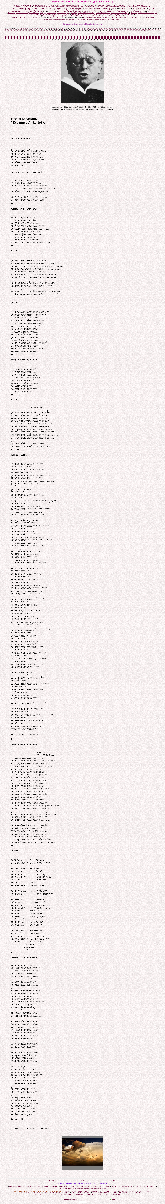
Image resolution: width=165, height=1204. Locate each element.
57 (20, 29)
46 (147, 28)
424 (8, 37)
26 (91, 28)
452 (93, 37)
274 (26, 33)
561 (108, 39)
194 (99, 31)
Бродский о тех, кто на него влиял (81, 14)
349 (59, 17)
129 (59, 30)
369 (156, 34)
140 (93, 30)
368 (153, 34)
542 (50, 39)
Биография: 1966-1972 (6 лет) (122, 5)
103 (137, 29)
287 (65, 33)
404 (105, 36)
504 (93, 38)
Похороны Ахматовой (139, 8)
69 (50, 29)
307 (126, 33)
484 (32, 38)
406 (111, 36)
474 (159, 37)
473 (156, 37)
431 (29, 37)
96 (117, 29)
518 (135, 38)
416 (141, 36)
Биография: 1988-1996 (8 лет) (23, 6)
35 (116, 28)
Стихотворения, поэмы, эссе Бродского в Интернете (49, 6)
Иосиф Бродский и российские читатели (41, 10)
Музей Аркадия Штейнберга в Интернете (97, 1186)
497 (71, 38)
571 (138, 39)
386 (50, 36)
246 (99, 32)
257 (132, 32)
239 (127, 8)
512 (117, 38)
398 (86, 36)
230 (50, 32)
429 (23, 37)
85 (90, 29)
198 (122, 8)
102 (124, 8)
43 (139, 28)
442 (62, 37)
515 (126, 38)
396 (80, 36)
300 (105, 33)
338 (62, 34)
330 (38, 34)
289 (71, 33)
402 (99, 36)
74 (63, 29)
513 (120, 38)
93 (110, 29)
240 (80, 32)
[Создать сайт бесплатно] (82, 1202)
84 (87, 29)
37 (121, 28)
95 (115, 29)
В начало (51, 1180)
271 (17, 33)
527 (5, 39)
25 (82, 28)
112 (8, 30)
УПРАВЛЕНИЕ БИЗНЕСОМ (127, 1191)
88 (97, 29)
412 (129, 36)
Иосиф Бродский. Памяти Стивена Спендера (144, 13)
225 (35, 32)
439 (53, 37)
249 (108, 32)
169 (23, 31)
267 (5, 33)
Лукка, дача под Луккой (65, 11)
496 (68, 38)
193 (96, 31)
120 (32, 30)
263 (150, 32)
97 (120, 29)
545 (59, 39)
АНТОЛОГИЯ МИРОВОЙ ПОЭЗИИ (120, 1194)
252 (117, 32)
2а (11, 28)
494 (62, 38)
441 (59, 37)
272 (20, 33)
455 (102, 37)
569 (132, 39)
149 (120, 30)
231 (53, 32)
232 (56, 32)
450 (86, 37)
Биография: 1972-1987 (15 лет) (142, 5)
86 (92, 29)
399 (89, 36)
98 (122, 29)
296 (93, 33)
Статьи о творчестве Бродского (144, 17)
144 (105, 30)
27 (96, 28)
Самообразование (145, 6)
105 (143, 29)
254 (123, 32)
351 (55, 11)
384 (44, 36)
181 (59, 31)
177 (47, 31)
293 (83, 33)
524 (153, 38)
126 (50, 30)
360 (129, 34)
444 (68, 37)
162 (159, 30)
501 (83, 38)
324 (20, 34)
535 (29, 39)
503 (89, 38)
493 (59, 38)
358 (123, 34)
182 (62, 31)
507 (102, 38)
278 (38, 33)
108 (152, 29)
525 (156, 38)
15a (43, 28)
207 (138, 31)
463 (126, 37)
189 (83, 31)
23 (77, 28)
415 (138, 36)
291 (77, 33)
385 (47, 36)
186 (74, 31)
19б (62, 28)
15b (46, 28)
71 (55, 29)
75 (65, 29)
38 (127, 28)
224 (32, 32)
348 (93, 34)
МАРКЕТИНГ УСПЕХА (91, 1191)
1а (7, 28)
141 (153, 8)
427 (17, 37)
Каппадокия (77, 11)
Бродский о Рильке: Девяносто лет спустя (57, 13)
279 (41, 33)
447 (77, 37)
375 (17, 36)
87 (95, 29)
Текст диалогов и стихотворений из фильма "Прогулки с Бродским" (114, 14)
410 (123, 36)
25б (88, 28)
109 (155, 29)
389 (59, 36)
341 (71, 34)
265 (156, 32)
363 (138, 34)
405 (108, 36)
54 (13, 29)
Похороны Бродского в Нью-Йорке (112, 16)
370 (159, 34)
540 (44, 39)
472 (153, 37)
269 (11, 33)
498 (74, 38)
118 (26, 30)
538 (38, 39)
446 (74, 37)
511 (114, 38)
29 (101, 28)
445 (71, 37)
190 (86, 31)
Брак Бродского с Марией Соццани (65, 10)
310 (135, 33)
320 (8, 34)
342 (74, 34)
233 (59, 32)
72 (58, 29)
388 (56, 36)
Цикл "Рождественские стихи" (75, 6)
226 (38, 32)
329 (35, 34)
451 (84, 17)
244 (93, 32)
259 (138, 32)
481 (23, 38)
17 (51, 28)
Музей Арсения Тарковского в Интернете (46, 1186)
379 (29, 36)
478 (14, 38)
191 (89, 31)
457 (108, 37)
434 (38, 37)
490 (50, 38)
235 (65, 32)
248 (105, 32)
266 (159, 32)
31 (106, 28)
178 (50, 31)
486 (38, 38)
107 (149, 29)
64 (38, 29)
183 (65, 31)
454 (99, 37)
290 (74, 33)
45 (144, 28)
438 (50, 37)
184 (68, 31)
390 (62, 36)
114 (14, 30)
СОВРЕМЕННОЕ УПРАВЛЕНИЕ (72, 1191)
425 (11, 37)
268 (8, 33)
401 (96, 36)
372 (8, 36)
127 (53, 30)
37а (124, 28)
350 (99, 34)
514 (123, 38)
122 (38, 30)
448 (80, 37)
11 (30, 28)
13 (35, 28)
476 (8, 38)
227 (41, 32)
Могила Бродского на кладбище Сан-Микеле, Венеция (27, 17)
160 (153, 30)
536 (32, 39)
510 (111, 38)
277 (35, 33)
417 (144, 36)
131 (65, 30)
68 (48, 29)
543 (53, 39)
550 (74, 39)
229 (47, 32)
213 (156, 31)
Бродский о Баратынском (104, 11)
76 (67, 29)
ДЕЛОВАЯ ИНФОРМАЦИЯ (101, 1192)
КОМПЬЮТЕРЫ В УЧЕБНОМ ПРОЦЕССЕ (57, 1192)
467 (138, 37)
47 (149, 28)
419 (150, 36)
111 (5, 30)
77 (70, 29)
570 (135, 39)
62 (33, 29)
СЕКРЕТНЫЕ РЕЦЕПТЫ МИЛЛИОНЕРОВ (72, 1194)
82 (82, 29)
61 (30, 29)
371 (5, 36)
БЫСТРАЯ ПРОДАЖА (138, 1192)
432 (32, 37)
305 (120, 33)
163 (5, 31)
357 (120, 34)
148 (117, 30)
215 (5, 32)
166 (14, 31)
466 (135, 37)
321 (54, 17)
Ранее (83, 1180)
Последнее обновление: (104, 19)
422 (159, 36)
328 (50, 11)
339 (65, 34)
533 (23, 39)
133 (71, 30)
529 (149, 11)
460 (117, 37)
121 (35, 30)
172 (32, 31)
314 (147, 33)
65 (40, 29)
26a (94, 28)
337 (59, 34)
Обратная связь (80, 19)
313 (144, 33)
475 (5, 38)
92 (107, 29)
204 (129, 31)
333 (47, 34)
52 (5, 29)
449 (83, 37)
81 (80, 29)
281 (47, 33)
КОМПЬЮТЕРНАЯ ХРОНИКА (81, 1192)
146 (111, 30)
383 (41, 36)
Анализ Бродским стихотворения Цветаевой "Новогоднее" (25, 13)
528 (8, 39)
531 (17, 39)
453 (96, 37)
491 (53, 38)
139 (89, 30)
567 (126, 39)
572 (141, 39)
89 (100, 29)
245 (96, 32)
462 (123, 37)
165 (11, 31)
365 (144, 34)
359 (126, 34)
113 (11, 30)
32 (109, 28)
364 (141, 34)
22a (75, 28)
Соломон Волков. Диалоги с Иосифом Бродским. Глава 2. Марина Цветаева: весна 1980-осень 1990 (71, 16)
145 (108, 30)
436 (44, 37)
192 (93, 31)
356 (153, 10)
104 (140, 29)
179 (53, 31)
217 (11, 32)
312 (141, 33)
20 (67, 28)
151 (126, 30)
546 (62, 39)
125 (47, 30)
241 (83, 32)
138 (86, 30)
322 (57, 17)
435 (41, 37)
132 (68, 30)
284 (56, 33)
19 (56, 28)
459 (114, 37)
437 (47, 37)
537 (35, 39)
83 (85, 29)
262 (147, 32)
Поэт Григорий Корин (65, 1188)
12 (32, 28)
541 (47, 39)
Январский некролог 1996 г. (19, 10)
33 (111, 28)
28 (99, 28)
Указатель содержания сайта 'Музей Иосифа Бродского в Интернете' (34, 5)
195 (102, 31)
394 (74, 36)
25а (85, 28)
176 (44, 31)
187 (77, 31)
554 (86, 39)
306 (123, 33)
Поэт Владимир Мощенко (81, 1188)
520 (141, 38)
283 (53, 33)
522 (147, 38)
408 (117, 36)
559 (102, 39)
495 (65, 38)
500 (80, 38)
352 (105, 34)
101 (131, 29)
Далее (114, 1180)
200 (117, 31)
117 (23, 30)
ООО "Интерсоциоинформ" (68, 1199)
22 (72, 28)
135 (77, 30)
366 (147, 34)
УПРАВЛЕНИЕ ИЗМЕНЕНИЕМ (97, 1194)
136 (80, 30)
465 (132, 37)
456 (105, 37)
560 (105, 39)
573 (144, 39)
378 (26, 36)
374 (14, 36)
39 (129, 28)
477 (11, 38)
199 (114, 31)
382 (38, 36)
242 (86, 32)
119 (29, 30)
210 (147, 31)
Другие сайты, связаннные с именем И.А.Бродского (59, 19)
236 (68, 32)
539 (130, 8)
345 (83, 34)
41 (134, 28)
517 (132, 38)
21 (70, 28)
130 (62, 30)
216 (8, 32)
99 (125, 29)
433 (35, 37)
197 (108, 31)
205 (132, 31)
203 (126, 31)
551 (77, 39)
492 (56, 38)
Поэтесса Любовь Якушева (98, 1188)
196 (105, 31)
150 (123, 30)
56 (18, 29)
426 (14, 37)
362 (135, 34)
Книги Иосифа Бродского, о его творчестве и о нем (118, 17)
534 (26, 39)
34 (114, 28)
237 (71, 32)
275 (29, 33)
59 (25, 29)
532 (20, 39)
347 (89, 34)
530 (152, 11)
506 (99, 38)
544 (56, 39)
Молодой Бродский (132, 6)
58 (23, 29)
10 (27, 28)
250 (111, 32)
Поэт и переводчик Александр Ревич (145, 1186)
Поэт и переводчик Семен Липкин (122, 1186)
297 (96, 33)
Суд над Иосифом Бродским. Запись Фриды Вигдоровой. (65, 8)
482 (26, 38)
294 (86, 33)
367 (150, 34)
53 (10, 29)
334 (50, 34)
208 (141, 31)
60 (28, 29)
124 (44, 30)
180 (56, 31)
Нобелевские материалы (94, 17)
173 (35, 31)
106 (146, 29)
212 (153, 31)
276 (32, 33)
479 (17, 38)
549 (71, 39)
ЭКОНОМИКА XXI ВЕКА (109, 1191)
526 (159, 38)
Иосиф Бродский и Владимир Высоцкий (90, 10)
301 (108, 33)
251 (114, 32)
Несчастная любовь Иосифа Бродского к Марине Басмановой (28, 8)
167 (17, 31)
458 (111, 37)
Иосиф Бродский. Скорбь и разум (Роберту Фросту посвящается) (50, 14)
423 (5, 37)
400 (93, 36)
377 (23, 36)
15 (40, 28)
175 (41, 31)
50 (157, 28)
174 (38, 31)
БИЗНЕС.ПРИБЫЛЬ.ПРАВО (120, 1192)
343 (77, 34)
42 (137, 28)
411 (126, 36)
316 (153, 33)
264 (153, 32)
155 (138, 30)
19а (59, 28)
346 (86, 34)
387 (53, 36)
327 (29, 34)
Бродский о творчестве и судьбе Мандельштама (127, 11)
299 (102, 33)
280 (44, 33)
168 (20, 31)
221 (23, 32)
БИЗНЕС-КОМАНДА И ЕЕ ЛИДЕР (31, 1192)
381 (35, 36)
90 (102, 29)
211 (150, 31)
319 (51, 17)
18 (53, 28)
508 (105, 38)
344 (52, 11)
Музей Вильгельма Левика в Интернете (71, 1186)
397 (83, 36)
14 (37, 28)
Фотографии (90, 6)
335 (53, 34)
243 (89, 32)
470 (147, 37)
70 (53, 29)
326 (26, 34)
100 (128, 29)
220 (20, 32)
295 (89, 33)
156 (141, 30)
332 (44, 34)
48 (152, 28)
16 (48, 28)
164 (8, 31)
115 (17, 30)
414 (135, 36)
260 (141, 32)
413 (132, 36)
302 (111, 33)
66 (43, 29)
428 (20, 37)
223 (29, 32)
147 (114, 30)
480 (20, 38)
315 (150, 33)
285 (59, 33)
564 (117, 39)
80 (77, 29)
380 (32, 36)
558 (99, 39)
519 (138, 38)
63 (35, 29)
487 (41, 38)
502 (86, 38)
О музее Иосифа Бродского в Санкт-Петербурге (70, 5)
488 (44, 38)
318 (159, 33)
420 (153, 36)
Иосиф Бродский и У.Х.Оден (120, 10)
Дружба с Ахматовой (107, 8)
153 (132, 30)
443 (65, 37)
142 (99, 30)
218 (14, 32)
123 (41, 30)
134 (74, 30)
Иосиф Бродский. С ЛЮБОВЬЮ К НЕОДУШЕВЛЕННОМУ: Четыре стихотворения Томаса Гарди (100, 13)
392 (68, 36)
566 (123, 39)
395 (77, 36)
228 (44, 32)
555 (89, 39)
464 (129, 37)
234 (62, 32)
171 (29, 31)
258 (135, 32)
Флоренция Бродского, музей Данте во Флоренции (27, 11)
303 (114, 33)
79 (75, 29)
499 (77, 38)
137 (83, 30)
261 (144, 32)
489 (47, 38)
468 (141, 37)
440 (56, 37)
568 (129, 39)
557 (96, 39)
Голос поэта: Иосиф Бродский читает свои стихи (110, 6)
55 (15, 29)
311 (138, 33)
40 (132, 28)
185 (71, 31)
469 (144, 37)
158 (147, 30)
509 (108, 38)
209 (144, 31)
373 (11, 36)
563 (114, 39)
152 (129, 30)
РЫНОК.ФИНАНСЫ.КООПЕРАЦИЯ (45, 1194)
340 (68, 34)
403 (102, 36)
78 (72, 29)
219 (17, 32)
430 (26, 37)
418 (147, 36)
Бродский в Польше (89, 11)
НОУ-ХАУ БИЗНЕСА (144, 1191)
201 (120, 31)
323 (17, 34)
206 (135, 31)
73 (60, 29)
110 (158, 29)
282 (50, 33)
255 (126, 32)
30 (104, 28)
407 (114, 36)
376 (20, 36)
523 (150, 38)
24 (80, 28)
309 (132, 33)
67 (45, 29)
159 (150, 30)
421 (156, 36)
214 (159, 31)
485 (35, 38)
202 (123, 31)
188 (80, 31)
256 (129, 32)
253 (120, 32)
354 (150, 10)
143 (102, 30)
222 (26, 32)
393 (71, 36)
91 (105, 29)
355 (114, 34)
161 (156, 30)
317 (156, 33)
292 (80, 33)
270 (14, 33)
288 (92, 5)
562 (111, 39)
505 (96, 38)
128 (56, 30)
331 (41, 34)
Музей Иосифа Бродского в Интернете (20, 1186)
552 (80, 39)
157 (144, 30)
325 (23, 34)
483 (29, 38)
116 (20, 30)
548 (68, 39)
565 (120, 39)
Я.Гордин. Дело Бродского (92, 8)
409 (120, 36)
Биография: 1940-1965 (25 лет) (103, 5)
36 (119, 28)
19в (65, 28)
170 (26, 31)
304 (117, 33)
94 (112, 29)
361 (132, 34)
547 (65, 39)
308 (129, 33)
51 (159, 28)
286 (62, 33)
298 (99, 33)
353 (108, 34)
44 (142, 28)
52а (109, 10)
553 (83, 39)
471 (150, 37)
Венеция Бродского (136, 10)
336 (56, 34)
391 (65, 36)
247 (102, 32)
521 (144, 38)
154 (135, 30)
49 (154, 28)
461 (120, 37)
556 (93, 39)
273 (23, 33)
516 (129, 38)
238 (74, 32)
